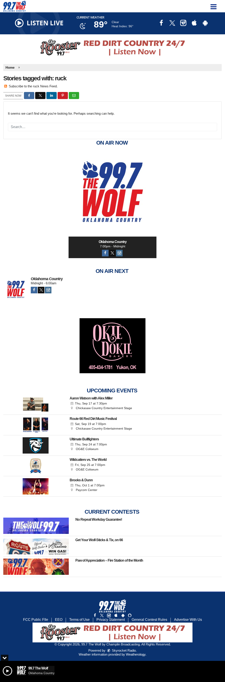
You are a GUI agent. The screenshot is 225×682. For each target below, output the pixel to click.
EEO (58, 619)
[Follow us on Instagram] (108, 615)
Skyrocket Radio (123, 650)
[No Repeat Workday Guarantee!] (36, 526)
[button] (213, 5)
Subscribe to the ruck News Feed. (33, 86)
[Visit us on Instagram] (183, 23)
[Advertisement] (112, 47)
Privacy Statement (110, 619)
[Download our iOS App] (194, 23)
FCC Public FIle (35, 619)
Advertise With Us (188, 619)
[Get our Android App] (123, 615)
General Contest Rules (149, 619)
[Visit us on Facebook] (161, 23)
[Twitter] (112, 253)
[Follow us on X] (101, 615)
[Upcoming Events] (35, 404)
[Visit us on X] (172, 23)
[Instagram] (119, 253)
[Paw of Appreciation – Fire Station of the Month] (36, 567)
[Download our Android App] (205, 23)
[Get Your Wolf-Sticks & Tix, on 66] (36, 546)
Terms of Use (79, 619)
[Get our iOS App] (115, 615)
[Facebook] (105, 253)
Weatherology (135, 654)
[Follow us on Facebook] (95, 615)
